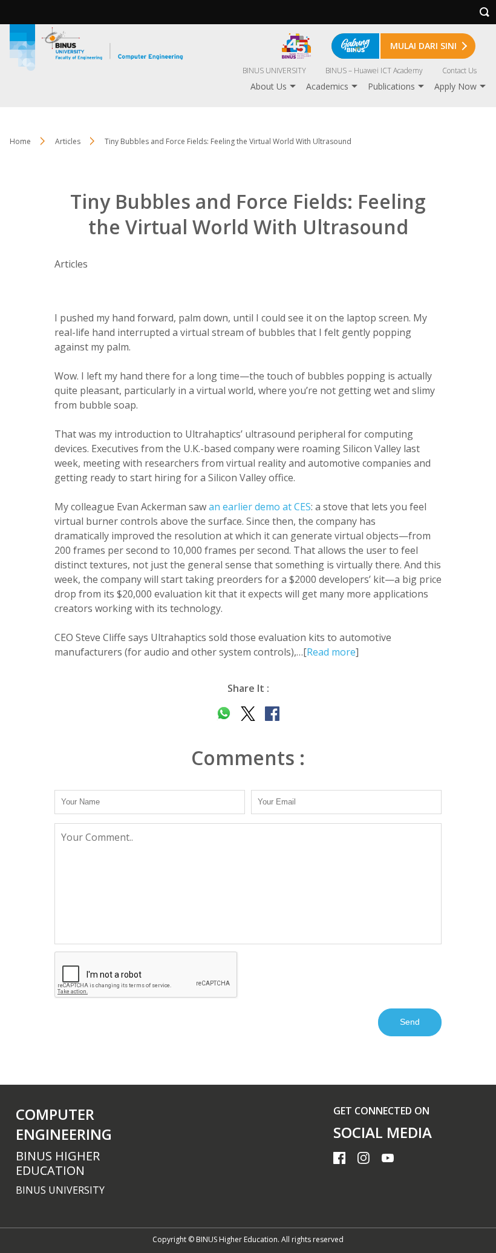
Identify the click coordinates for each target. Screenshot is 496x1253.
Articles (67, 141)
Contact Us (459, 70)
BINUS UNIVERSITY (274, 70)
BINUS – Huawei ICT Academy (374, 70)
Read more (331, 652)
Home (20, 141)
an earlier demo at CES (260, 506)
